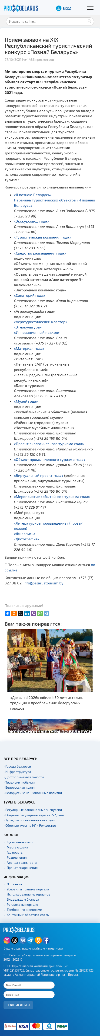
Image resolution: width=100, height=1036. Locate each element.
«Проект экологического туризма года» (49, 443)
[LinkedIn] (27, 613)
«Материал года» (29, 348)
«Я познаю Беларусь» (33, 194)
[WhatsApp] (40, 613)
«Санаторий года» (29, 295)
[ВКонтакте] (7, 613)
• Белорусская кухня (19, 787)
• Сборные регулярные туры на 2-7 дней (33, 815)
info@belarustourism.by (43, 583)
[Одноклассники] (14, 613)
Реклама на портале (22, 904)
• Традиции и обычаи (19, 782)
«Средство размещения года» (40, 253)
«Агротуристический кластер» (40, 321)
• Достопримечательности (23, 777)
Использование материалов (28, 894)
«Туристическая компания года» (42, 237)
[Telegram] (46, 613)
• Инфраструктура (17, 772)
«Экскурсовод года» (31, 221)
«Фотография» (27, 539)
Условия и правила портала (28, 889)
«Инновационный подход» (37, 332)
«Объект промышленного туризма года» (49, 459)
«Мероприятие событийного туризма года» (52, 496)
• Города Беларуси (17, 766)
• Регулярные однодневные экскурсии (32, 810)
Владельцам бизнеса (23, 899)
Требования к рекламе (24, 910)
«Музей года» (26, 401)
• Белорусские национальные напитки (32, 793)
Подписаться (18, 1005)
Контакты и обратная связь (28, 915)
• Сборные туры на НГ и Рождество (29, 825)
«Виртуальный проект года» (38, 475)
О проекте (14, 884)
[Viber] (33, 613)
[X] (20, 613)
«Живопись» (24, 533)
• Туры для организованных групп (29, 820)
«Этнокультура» (28, 327)
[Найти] (89, 20)
